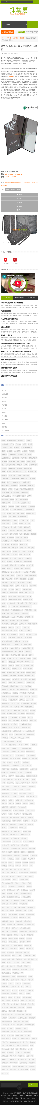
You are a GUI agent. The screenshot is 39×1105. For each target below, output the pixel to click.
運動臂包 (22, 634)
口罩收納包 (11, 662)
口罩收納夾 (20, 662)
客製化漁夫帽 (5, 838)
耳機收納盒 (5, 586)
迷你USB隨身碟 (12, 717)
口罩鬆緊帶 (5, 807)
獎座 (18, 703)
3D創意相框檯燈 (6, 731)
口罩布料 (20, 790)
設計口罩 (22, 993)
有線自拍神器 (14, 904)
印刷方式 (34, 783)
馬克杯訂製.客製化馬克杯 (19, 1066)
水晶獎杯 (27, 696)
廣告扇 (20, 869)
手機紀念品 (5, 686)
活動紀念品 (29, 700)
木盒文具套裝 (21, 461)
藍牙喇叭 (4, 468)
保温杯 (3, 658)
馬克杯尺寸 (5, 1056)
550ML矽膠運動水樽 (29, 731)
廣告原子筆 (29, 565)
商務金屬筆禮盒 (6, 669)
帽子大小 (4, 862)
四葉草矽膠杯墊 (27, 599)
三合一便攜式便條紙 (7, 651)
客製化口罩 (11, 468)
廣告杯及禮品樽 (31, 461)
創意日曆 (4, 599)
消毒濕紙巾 (22, 917)
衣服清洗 (11, 983)
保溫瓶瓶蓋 (33, 769)
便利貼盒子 (27, 527)
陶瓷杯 (20, 1032)
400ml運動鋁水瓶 (16, 541)
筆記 (34, 955)
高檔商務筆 (13, 1070)
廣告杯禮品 (24, 679)
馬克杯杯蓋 (29, 1056)
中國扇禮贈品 (30, 752)
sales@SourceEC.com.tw (13, 174)
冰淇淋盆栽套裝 (19, 779)
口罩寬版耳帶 (5, 790)
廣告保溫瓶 (13, 869)
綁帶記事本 (27, 966)
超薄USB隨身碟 (6, 1000)
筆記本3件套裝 (6, 959)
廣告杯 (3, 568)
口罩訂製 (4, 803)
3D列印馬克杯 (26, 727)
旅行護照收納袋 (6, 693)
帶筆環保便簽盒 (6, 679)
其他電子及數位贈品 (7, 779)
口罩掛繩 (27, 790)
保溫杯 (3, 472)
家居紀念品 (13, 565)
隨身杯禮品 (10, 1035)
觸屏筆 (12, 586)
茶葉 (22, 973)
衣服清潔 (18, 983)
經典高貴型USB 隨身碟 (24, 582)
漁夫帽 (17, 506)
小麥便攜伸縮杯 (22, 516)
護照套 (22, 38)
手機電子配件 (28, 530)
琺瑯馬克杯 (5, 931)
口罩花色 (11, 800)
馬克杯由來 (5, 1063)
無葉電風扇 (5, 921)
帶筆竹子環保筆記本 (26, 606)
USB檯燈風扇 (30, 734)
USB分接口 (5, 648)
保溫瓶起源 (5, 772)
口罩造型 (4, 665)
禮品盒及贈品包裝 (7, 710)
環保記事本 (30, 935)
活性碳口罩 (19, 575)
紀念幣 (3, 962)
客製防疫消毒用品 (7, 855)
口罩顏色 (11, 665)
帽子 (29, 503)
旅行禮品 (19, 468)
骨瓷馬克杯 (5, 1070)
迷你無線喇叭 (5, 527)
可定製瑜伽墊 (22, 807)
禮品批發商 (29, 949)
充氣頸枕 (4, 776)
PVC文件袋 (17, 641)
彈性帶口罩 (14, 873)
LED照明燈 (5, 734)
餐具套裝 (13, 527)
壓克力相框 (26, 821)
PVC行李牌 (25, 641)
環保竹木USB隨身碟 (22, 620)
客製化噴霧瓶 (11, 672)
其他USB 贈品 (5, 544)
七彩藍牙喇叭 (26, 482)
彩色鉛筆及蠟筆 (18, 568)
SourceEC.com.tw (11, 177)
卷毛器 (34, 658)
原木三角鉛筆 (5, 786)
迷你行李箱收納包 (12, 634)
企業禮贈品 (5, 758)
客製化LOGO (27, 831)
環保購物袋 (23, 579)
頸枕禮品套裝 (5, 1049)
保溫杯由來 (25, 762)
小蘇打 (3, 859)
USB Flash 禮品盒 (17, 644)
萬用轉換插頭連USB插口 (9, 976)
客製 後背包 (22, 828)
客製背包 (20, 675)
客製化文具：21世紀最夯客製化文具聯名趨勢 (16, 351)
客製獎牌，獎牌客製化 (28, 848)
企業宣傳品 (28, 651)
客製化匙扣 (5, 834)
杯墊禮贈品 (22, 693)
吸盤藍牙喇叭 (5, 485)
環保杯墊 (12, 620)
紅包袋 (9, 962)
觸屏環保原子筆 (6, 990)
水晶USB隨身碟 (12, 914)
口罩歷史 (30, 793)
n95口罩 (31, 593)
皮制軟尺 (4, 942)
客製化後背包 (33, 603)
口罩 (25, 472)
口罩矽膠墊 (21, 796)
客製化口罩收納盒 (22, 603)
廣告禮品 (4, 682)
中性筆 (3, 513)
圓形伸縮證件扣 (6, 821)
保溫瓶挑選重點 (6, 311)
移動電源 (26, 952)
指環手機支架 (11, 890)
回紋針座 (23, 817)
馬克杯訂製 (5, 593)
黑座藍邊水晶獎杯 (23, 1070)
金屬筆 (26, 537)
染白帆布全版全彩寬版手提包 (10, 696)
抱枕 (22, 686)
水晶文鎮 (21, 914)
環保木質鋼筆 (25, 703)
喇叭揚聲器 (5, 499)
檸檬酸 (12, 911)
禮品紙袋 (20, 558)
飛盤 (17, 1049)
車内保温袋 (24, 586)
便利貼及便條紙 (17, 472)
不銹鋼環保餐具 (29, 510)
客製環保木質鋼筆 (7, 852)
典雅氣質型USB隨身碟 (24, 596)
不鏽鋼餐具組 (5, 752)
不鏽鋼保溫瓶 (5, 748)
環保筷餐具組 (24, 499)
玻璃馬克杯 (15, 928)
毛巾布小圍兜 (5, 554)
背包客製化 (15, 973)
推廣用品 (12, 689)
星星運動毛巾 (5, 617)
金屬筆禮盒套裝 (22, 1018)
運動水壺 (30, 717)
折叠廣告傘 (32, 478)
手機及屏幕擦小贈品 (30, 610)
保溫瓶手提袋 (5, 769)
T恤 (26, 593)
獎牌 (20, 554)
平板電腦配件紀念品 (17, 610)
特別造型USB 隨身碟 (30, 575)
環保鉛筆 (33, 703)
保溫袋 (9, 658)
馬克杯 (10, 489)
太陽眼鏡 (30, 824)
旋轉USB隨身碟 (15, 572)
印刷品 (29, 658)
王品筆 (8, 928)
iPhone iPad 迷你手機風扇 (9, 745)
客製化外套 (23, 548)
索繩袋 (23, 962)
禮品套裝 (27, 523)
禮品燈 (3, 952)
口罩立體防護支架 (31, 796)
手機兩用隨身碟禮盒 (7, 883)
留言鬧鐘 (33, 534)
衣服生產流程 (26, 983)
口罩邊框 (32, 803)
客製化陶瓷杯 (15, 845)
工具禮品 (23, 859)
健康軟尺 (20, 772)
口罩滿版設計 (5, 796)
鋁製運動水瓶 (5, 1025)
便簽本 (31, 655)
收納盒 (24, 551)
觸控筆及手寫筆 (11, 714)
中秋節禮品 (5, 755)
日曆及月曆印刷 (14, 900)
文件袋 (32, 520)
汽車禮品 (22, 700)
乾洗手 (12, 755)
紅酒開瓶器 (16, 962)
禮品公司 (4, 489)
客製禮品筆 (5, 565)
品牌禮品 (4, 427)
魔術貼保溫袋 (14, 593)
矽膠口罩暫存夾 (32, 624)
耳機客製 (4, 475)
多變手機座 (13, 824)
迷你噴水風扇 (15, 1004)
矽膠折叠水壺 (14, 949)
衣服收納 (30, 980)
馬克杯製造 (32, 1063)
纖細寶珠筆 (15, 969)
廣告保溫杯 (5, 869)
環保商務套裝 (14, 931)
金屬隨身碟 (33, 720)
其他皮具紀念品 (20, 776)
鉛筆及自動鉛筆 (6, 503)
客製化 (3, 672)
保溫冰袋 (4, 596)
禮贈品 (4, 412)
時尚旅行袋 (25, 572)
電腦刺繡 (32, 1042)
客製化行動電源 (31, 672)
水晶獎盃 (34, 696)
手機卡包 (17, 883)
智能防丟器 (5, 904)
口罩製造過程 (29, 800)
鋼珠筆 (13, 1025)
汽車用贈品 (20, 617)
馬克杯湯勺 (32, 1059)
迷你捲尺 (23, 1004)
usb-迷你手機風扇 (23, 745)
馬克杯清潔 (13, 1059)
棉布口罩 (30, 551)
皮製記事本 (5, 582)
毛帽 (25, 911)
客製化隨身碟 (24, 845)
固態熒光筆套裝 (17, 669)
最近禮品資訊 (7, 297)
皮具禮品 (30, 579)
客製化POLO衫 (6, 548)
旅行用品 (15, 38)
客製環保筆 (13, 675)
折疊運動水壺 (5, 572)
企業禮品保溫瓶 (31, 755)
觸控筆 (3, 714)
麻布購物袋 (20, 637)
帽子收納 (25, 862)
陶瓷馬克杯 (14, 724)
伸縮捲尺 (34, 758)
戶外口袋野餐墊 (6, 879)
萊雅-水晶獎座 (5, 327)
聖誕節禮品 (25, 710)
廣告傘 (9, 472)
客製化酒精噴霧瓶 (28, 841)
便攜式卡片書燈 (15, 655)
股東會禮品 (5, 419)
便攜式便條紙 (5, 655)
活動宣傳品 (11, 461)
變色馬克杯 (17, 997)
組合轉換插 (5, 966)
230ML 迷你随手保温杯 (19, 496)
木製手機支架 (23, 904)
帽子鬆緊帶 (15, 679)
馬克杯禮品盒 (23, 1063)
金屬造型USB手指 (7, 1021)
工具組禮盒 (15, 606)
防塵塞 (26, 1028)
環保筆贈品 (5, 558)
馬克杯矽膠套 (14, 1063)
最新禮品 (20, 454)
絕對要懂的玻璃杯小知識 (9, 368)
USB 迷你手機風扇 (19, 734)
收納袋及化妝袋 (23, 520)
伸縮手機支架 (26, 758)
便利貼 (20, 527)
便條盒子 (24, 655)
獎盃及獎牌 (9, 579)
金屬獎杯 (28, 1014)
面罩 (3, 1045)
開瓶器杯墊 (19, 1028)
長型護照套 (10, 1028)
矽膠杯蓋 (22, 949)
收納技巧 (32, 890)
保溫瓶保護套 (5, 765)
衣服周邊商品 (15, 980)
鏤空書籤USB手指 (31, 634)
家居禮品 (4, 606)
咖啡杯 (10, 814)
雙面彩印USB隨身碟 (15, 1042)
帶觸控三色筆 (5, 610)
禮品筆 (3, 451)
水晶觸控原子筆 (13, 700)
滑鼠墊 (13, 703)
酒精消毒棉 (20, 1011)
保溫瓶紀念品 (15, 478)
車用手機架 (15, 1000)
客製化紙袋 (11, 530)
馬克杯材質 (13, 1056)
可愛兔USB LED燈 (7, 810)
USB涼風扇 (5, 738)
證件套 (28, 993)
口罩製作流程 (19, 800)
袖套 (22, 987)
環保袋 (3, 482)
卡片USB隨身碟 (20, 658)
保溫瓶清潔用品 (23, 769)
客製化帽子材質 (14, 834)
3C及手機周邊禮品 (26, 447)
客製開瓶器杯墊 (29, 675)
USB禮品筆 (13, 738)
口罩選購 (25, 803)
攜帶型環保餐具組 (7, 520)
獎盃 (3, 579)
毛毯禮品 (32, 572)
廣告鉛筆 (4, 506)
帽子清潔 (18, 866)
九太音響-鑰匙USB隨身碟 (9, 319)
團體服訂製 (14, 544)
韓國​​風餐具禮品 (10, 1045)
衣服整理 (4, 983)
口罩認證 (11, 803)
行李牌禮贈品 (5, 980)
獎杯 (3, 928)
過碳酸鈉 (29, 1007)
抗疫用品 (4, 886)
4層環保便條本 (17, 731)
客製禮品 (16, 852)
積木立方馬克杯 (17, 955)
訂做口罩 (15, 990)
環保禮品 (4, 416)
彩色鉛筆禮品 (21, 682)
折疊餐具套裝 (5, 613)
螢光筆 (16, 631)
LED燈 (11, 734)
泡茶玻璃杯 (31, 485)
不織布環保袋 (5, 478)
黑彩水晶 (33, 1070)
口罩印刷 (23, 786)
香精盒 (3, 1052)
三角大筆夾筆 (19, 651)
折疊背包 (27, 568)
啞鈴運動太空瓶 (27, 814)
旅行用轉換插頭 (15, 613)
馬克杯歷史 (5, 1059)
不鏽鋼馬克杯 (15, 752)
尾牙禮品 (4, 405)
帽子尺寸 (11, 862)
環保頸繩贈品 (5, 624)
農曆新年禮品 (5, 1004)
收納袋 (16, 520)
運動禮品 (11, 589)
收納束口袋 (5, 534)
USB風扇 (18, 741)
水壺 (21, 696)
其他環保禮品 (12, 596)
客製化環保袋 (15, 838)
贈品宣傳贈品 (30, 714)
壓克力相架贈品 (17, 821)
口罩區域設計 (15, 786)
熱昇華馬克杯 (28, 921)
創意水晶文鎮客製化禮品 (23, 783)
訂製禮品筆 (14, 993)
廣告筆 (16, 489)
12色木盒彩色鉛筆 (7, 641)
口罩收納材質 (5, 793)
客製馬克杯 (17, 855)
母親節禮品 (19, 911)
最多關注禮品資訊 (19, 297)
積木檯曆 (11, 627)
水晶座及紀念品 (6, 523)
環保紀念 (26, 534)
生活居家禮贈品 (13, 938)
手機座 (24, 883)
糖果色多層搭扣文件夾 (30, 959)
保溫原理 (9, 762)
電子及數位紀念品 (7, 727)
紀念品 (4, 390)
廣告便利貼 (21, 565)
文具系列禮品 (12, 454)
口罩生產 (13, 796)
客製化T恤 (15, 548)
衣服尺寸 (23, 980)
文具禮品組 (28, 454)
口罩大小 (4, 662)
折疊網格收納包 (14, 686)
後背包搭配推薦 (23, 873)
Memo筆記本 (26, 541)
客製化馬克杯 (33, 458)
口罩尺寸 (13, 790)
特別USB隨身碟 (29, 924)
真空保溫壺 (22, 624)
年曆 (31, 866)
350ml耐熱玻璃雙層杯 (23, 475)
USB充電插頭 (27, 644)
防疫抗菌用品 (5, 541)
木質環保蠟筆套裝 (7, 907)
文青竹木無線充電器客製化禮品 (11, 897)
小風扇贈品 (10, 859)
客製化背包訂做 (17, 841)
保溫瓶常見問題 (26, 765)
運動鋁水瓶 (21, 1007)
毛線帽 (30, 911)
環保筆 (21, 523)
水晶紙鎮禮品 (5, 917)
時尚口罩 (30, 900)
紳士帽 (29, 962)
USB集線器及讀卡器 (27, 648)
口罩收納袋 (22, 793)
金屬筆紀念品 (24, 492)
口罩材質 (4, 530)
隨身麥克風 (15, 1038)
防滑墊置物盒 (5, 1032)
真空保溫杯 (5, 707)
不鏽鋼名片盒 (15, 748)
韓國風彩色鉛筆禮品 (22, 1045)
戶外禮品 (15, 879)
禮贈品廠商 (19, 952)
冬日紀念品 (15, 503)
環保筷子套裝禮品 (7, 935)
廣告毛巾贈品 (16, 551)
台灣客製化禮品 (11, 440)
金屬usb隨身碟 (26, 589)
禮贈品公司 (10, 952)
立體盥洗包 (25, 627)
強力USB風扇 (5, 873)
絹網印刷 (12, 966)
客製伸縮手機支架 (7, 831)
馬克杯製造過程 (6, 1066)
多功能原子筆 (23, 544)
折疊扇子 (29, 886)
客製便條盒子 (18, 831)
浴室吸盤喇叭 (5, 703)
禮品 (3, 423)
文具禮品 (25, 451)
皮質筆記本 (13, 582)
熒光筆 (12, 921)
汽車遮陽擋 (14, 917)
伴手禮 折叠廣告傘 (15, 758)
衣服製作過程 (5, 987)
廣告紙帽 (19, 530)
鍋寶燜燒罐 (20, 1025)
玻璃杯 (16, 579)
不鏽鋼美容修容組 (26, 748)
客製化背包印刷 (6, 841)
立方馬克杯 (31, 506)
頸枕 (31, 1045)
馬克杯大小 (19, 1052)
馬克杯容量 (27, 1052)
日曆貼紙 (15, 693)
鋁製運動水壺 (5, 724)
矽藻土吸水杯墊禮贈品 (27, 707)
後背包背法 (33, 873)
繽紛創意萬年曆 (6, 969)
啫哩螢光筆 (5, 817)
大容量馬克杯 (22, 824)
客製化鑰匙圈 (5, 845)
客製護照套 (31, 852)
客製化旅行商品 (31, 513)
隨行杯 (3, 1035)
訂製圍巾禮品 (5, 993)
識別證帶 (4, 997)
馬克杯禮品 (17, 727)
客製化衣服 (31, 548)
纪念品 (31, 969)
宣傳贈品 (9, 451)
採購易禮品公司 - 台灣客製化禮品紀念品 (24, 1101)
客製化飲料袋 (5, 848)
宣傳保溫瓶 (33, 855)
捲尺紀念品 (24, 890)
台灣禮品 (26, 665)
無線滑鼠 (23, 506)
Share (20, 198)
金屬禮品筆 (24, 720)
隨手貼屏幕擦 (28, 1032)
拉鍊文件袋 (5, 689)
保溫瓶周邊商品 (15, 765)
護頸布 (10, 997)
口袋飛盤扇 (13, 807)
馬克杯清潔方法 (22, 1059)
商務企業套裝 (33, 465)
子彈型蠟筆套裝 (13, 828)
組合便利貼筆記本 (7, 631)
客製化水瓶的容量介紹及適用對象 (12, 303)
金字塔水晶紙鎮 (19, 1014)
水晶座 (13, 617)
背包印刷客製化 (6, 973)
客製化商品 (5, 444)
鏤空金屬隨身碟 (29, 1025)
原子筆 (29, 496)
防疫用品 (13, 1032)
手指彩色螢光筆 (23, 879)
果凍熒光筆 (31, 693)
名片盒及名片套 (30, 810)
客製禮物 (23, 852)
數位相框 (9, 893)
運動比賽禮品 (18, 561)
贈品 (11, 447)
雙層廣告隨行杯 (25, 1038)
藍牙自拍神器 (15, 492)
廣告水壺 (26, 869)
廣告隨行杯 (22, 485)
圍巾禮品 (30, 817)
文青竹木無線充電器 (26, 893)
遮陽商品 (4, 1011)
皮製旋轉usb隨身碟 (25, 942)
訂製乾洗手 (22, 990)
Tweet (20, 194)
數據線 (16, 893)
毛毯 (20, 534)
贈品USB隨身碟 (26, 997)
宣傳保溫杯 (25, 855)
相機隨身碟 (27, 945)
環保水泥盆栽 (33, 931)
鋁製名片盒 (25, 1021)
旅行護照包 (33, 689)
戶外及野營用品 (28, 876)
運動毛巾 (4, 589)
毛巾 (17, 499)
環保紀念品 (13, 558)
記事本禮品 (28, 631)
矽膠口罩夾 (5, 949)
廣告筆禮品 (24, 458)
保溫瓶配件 (13, 772)
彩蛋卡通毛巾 (30, 682)
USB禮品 (19, 465)
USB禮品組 (21, 738)
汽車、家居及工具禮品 (8, 575)
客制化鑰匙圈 (11, 603)
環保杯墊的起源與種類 (8, 360)
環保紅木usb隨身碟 (19, 935)
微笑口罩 (12, 876)
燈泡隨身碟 (20, 924)
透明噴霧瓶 (31, 1004)
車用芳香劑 (23, 1000)
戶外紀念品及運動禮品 (26, 489)
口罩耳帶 (4, 800)
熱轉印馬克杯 (11, 924)
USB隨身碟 (17, 451)
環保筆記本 (27, 554)
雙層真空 (34, 1038)
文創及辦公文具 (6, 458)
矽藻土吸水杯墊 (14, 707)
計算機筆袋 (21, 714)
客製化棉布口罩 (25, 834)
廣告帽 (12, 499)
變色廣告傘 (11, 475)
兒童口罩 (11, 776)
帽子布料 (18, 862)
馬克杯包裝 (10, 1052)
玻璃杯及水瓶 (29, 617)
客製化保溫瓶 (21, 513)
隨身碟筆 (27, 1035)
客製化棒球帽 (28, 561)
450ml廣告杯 (16, 482)
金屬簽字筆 (32, 1018)
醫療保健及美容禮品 (7, 1014)
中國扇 (23, 752)
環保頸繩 (4, 938)
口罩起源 (18, 803)
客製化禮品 (5, 394)
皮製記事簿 (14, 624)
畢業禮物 (29, 938)
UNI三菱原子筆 (6, 644)
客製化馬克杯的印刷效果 (9, 376)
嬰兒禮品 (4, 828)
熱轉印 (3, 924)
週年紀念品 (22, 717)
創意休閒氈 (10, 783)
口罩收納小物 (29, 662)
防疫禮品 (4, 637)
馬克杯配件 (32, 1066)
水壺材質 (4, 914)
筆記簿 (3, 561)
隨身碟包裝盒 (19, 1035)
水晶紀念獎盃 (30, 914)
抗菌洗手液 (21, 886)
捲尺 (18, 890)
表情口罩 (13, 987)
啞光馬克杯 (17, 814)
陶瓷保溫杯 (11, 637)
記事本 (17, 586)
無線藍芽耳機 (32, 472)
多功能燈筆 (5, 824)
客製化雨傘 (24, 478)
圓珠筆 (3, 603)
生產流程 (22, 938)
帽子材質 (4, 866)
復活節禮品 (5, 876)
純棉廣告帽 (10, 537)
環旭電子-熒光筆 (6, 335)
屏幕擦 (17, 859)
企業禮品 (16, 447)
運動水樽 (4, 720)
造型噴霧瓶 (5, 1007)
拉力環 (3, 890)
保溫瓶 (26, 465)
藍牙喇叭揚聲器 (10, 465)
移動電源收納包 (6, 955)
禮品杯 (9, 482)
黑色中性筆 (5, 1073)
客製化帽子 (14, 485)
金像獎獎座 (16, 720)
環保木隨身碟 (23, 931)
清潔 (29, 917)
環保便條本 (5, 620)
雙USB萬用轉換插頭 (25, 724)
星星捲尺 (23, 900)
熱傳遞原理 (19, 921)
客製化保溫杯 (11, 513)
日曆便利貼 (5, 900)
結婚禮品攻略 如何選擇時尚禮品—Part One (15, 343)
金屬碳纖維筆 (12, 1018)
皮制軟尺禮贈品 (13, 942)
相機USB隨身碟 (18, 945)
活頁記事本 (14, 554)
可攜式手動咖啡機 (18, 810)
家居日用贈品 (5, 430)
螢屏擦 (30, 976)
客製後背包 (5, 675)
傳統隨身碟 (28, 772)
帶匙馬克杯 (31, 859)
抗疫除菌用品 (12, 886)
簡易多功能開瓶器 (17, 959)
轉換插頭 (4, 717)
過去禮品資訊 (32, 297)
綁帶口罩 (19, 966)
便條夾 (3, 762)
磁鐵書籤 (4, 627)
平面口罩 (25, 866)
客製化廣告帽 (21, 672)
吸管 (32, 665)
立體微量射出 (27, 955)
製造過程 (33, 710)
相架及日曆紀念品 (7, 945)
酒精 (9, 720)
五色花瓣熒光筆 (20, 755)
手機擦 (30, 883)
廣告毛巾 (9, 568)
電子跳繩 (25, 1042)
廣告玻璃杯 (32, 679)
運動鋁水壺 (13, 1007)
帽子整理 (32, 862)
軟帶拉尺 (31, 1000)
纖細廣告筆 (24, 969)
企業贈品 (4, 397)
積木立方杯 (28, 558)
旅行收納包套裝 (26, 897)
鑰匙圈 (3, 1028)
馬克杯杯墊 (21, 1056)
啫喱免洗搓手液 (14, 817)
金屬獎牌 (4, 1018)
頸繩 (12, 1049)
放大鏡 (3, 893)
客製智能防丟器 (15, 848)
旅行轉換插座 (5, 492)
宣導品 (4, 408)
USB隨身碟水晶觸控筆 (8, 741)
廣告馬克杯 (11, 682)
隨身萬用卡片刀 (6, 1038)
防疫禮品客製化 (6, 496)
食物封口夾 (23, 1049)
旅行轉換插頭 (14, 534)
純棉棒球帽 (19, 537)
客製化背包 (24, 838)
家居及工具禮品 (6, 551)
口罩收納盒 (14, 793)
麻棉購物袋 (28, 637)
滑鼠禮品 (11, 506)
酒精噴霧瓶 (11, 1011)
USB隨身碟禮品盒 (15, 648)
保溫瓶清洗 (14, 769)
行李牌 (21, 631)
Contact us (34, 1085)
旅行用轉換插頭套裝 (22, 689)
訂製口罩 (30, 990)
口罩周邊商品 (32, 786)
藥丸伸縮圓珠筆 (21, 976)
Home (3, 38)
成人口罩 (19, 876)
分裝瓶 (3, 783)
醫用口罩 (18, 589)
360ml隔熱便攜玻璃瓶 (16, 510)
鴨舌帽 (21, 593)
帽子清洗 (11, 866)
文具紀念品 (5, 447)
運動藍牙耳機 (28, 468)
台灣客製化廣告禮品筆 (15, 599)
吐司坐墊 (4, 814)
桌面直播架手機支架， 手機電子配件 (24, 907)
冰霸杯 (34, 779)
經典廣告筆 (17, 710)
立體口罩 (18, 627)
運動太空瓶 (33, 586)
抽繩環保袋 (28, 686)
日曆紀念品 (25, 613)
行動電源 (9, 561)
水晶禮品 (4, 700)
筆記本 (3, 537)
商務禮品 (4, 454)
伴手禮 (9, 38)
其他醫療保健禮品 (31, 776)
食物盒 (30, 1049)
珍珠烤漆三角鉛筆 (25, 928)
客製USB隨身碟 (27, 669)
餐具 (7, 510)
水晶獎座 (15, 523)
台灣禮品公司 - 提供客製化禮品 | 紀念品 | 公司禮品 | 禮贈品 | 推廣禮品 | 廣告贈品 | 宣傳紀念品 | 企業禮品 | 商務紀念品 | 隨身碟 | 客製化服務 (19, 1095)
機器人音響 (5, 911)
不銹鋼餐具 (33, 745)
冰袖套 (28, 779)
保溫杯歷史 (17, 762)
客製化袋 (4, 516)
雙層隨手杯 (5, 1042)
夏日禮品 (34, 821)
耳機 (3, 510)
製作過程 (28, 987)
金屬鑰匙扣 (17, 1021)
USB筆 (28, 738)
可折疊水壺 (19, 665)
